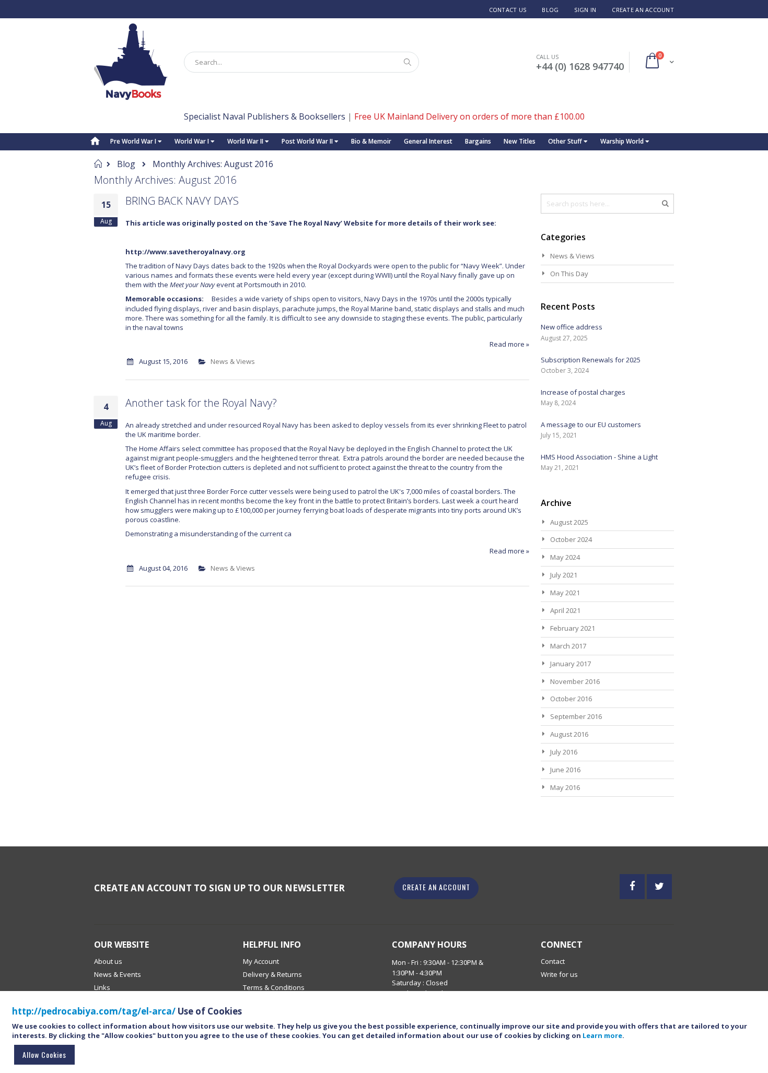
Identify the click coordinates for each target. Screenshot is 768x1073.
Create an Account (643, 10)
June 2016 (565, 769)
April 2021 (565, 610)
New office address (571, 327)
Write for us (559, 974)
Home (98, 163)
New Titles (520, 141)
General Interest (428, 141)
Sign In (585, 10)
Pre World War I (134, 141)
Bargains (478, 141)
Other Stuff (566, 141)
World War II (246, 141)
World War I (192, 141)
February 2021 (572, 628)
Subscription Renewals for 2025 (591, 359)
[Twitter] (659, 886)
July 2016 (563, 752)
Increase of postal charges (583, 392)
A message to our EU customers (591, 424)
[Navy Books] (131, 61)
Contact (553, 961)
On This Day (569, 273)
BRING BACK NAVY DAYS (182, 201)
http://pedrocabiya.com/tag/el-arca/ (94, 1011)
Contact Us (508, 10)
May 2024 (565, 557)
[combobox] (301, 62)
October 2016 (571, 698)
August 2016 (569, 734)
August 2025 (569, 522)
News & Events (117, 974)
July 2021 (563, 575)
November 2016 (575, 681)
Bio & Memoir (371, 141)
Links (102, 987)
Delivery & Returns (272, 974)
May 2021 (565, 592)
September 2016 (576, 716)
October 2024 (571, 539)
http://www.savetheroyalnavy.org (185, 251)
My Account (261, 961)
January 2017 (570, 663)
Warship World (622, 141)
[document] (385, 1037)
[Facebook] (632, 886)
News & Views (233, 361)
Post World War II (308, 141)
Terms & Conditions (274, 987)
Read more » (509, 344)
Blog (550, 10)
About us (108, 961)
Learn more (602, 1035)
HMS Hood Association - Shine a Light (599, 457)
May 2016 (565, 787)
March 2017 (568, 646)
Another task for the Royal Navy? (201, 403)
